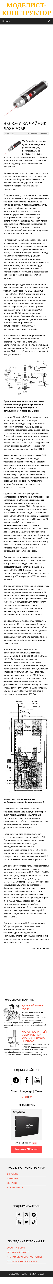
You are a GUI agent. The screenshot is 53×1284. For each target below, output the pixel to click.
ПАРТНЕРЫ (12, 1178)
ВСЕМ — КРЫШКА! (16, 1248)
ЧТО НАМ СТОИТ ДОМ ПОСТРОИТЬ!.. (25, 1257)
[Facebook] (26, 1080)
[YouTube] (37, 1080)
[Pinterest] (26, 1215)
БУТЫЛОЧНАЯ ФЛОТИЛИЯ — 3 (22, 1261)
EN (26, 1097)
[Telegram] (15, 1080)
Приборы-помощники (39, 134)
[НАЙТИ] (49, 21)
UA (30, 1097)
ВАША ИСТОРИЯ (15, 1187)
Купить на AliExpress (26, 1149)
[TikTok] (34, 1222)
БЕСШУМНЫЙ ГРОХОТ (18, 1252)
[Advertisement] (26, 51)
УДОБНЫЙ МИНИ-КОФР (33, 1007)
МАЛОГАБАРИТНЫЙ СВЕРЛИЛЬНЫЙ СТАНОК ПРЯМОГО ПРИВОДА (34, 1036)
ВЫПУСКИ (12, 1183)
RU (22, 1097)
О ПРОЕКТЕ (12, 1174)
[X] (26, 1222)
